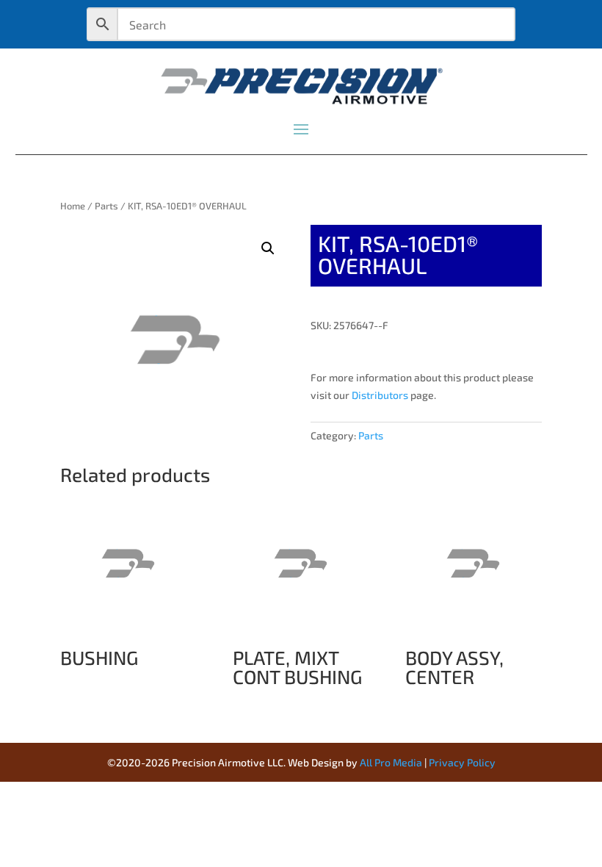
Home (72, 206)
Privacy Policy (462, 762)
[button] (268, 248)
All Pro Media (391, 762)
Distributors (380, 395)
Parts (106, 206)
